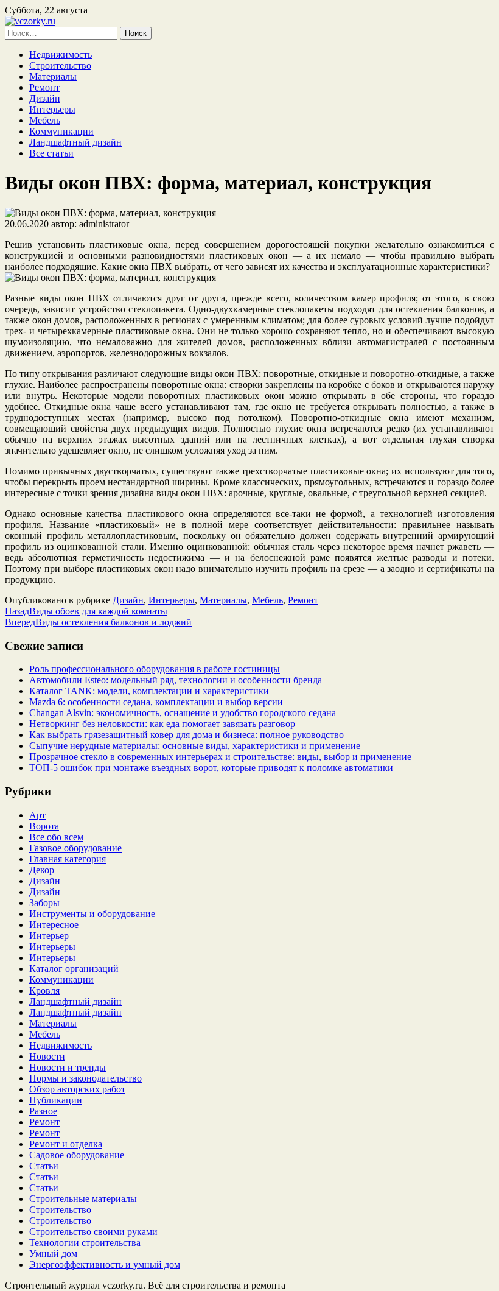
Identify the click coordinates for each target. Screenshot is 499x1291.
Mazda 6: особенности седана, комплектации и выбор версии (156, 702)
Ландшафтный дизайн (75, 142)
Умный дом (53, 1253)
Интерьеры (52, 109)
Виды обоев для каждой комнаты (86, 611)
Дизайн (44, 98)
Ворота (44, 826)
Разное (43, 1111)
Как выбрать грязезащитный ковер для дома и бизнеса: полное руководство (186, 735)
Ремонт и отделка (65, 1144)
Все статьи (51, 153)
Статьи (43, 1166)
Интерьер (49, 935)
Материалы (53, 76)
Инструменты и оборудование (92, 914)
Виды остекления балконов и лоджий (98, 622)
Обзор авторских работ (77, 1089)
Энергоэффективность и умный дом (104, 1264)
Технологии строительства (85, 1242)
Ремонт (44, 87)
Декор (41, 870)
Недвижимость (60, 54)
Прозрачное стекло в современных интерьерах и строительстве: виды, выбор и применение (220, 756)
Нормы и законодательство (85, 1078)
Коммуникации (61, 131)
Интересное (54, 925)
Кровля (44, 990)
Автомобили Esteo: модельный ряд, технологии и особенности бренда (175, 680)
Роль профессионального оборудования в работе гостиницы (154, 669)
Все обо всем (56, 837)
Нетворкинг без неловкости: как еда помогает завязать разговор (162, 724)
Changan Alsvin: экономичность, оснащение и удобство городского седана (182, 713)
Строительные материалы (83, 1199)
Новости (47, 1056)
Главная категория (67, 859)
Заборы (44, 903)
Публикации (55, 1100)
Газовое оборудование (75, 848)
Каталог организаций (74, 968)
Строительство (60, 65)
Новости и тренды (67, 1067)
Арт (37, 815)
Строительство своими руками (93, 1231)
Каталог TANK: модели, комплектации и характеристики (149, 691)
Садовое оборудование (76, 1155)
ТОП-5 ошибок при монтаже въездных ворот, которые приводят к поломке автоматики (211, 767)
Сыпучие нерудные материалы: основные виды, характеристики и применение (194, 745)
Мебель (44, 120)
